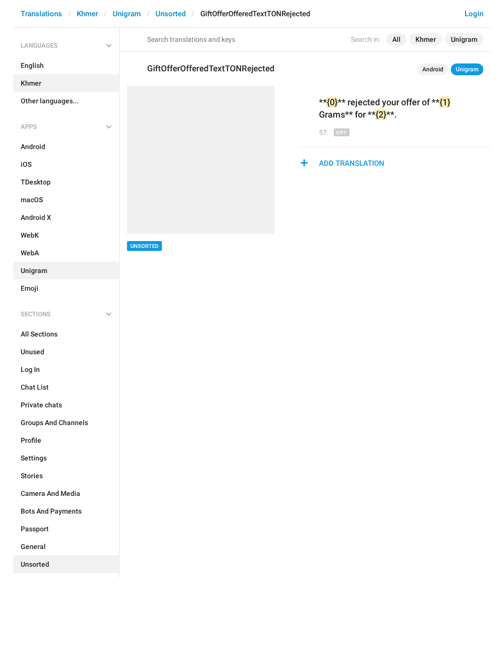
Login (474, 13)
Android (432, 69)
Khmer (87, 13)
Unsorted (171, 13)
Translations (41, 13)
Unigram (127, 13)
